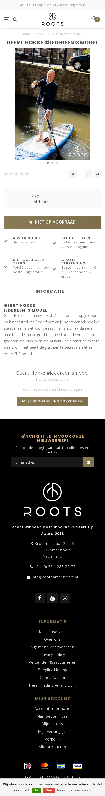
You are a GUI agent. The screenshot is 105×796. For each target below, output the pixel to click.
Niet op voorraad (55, 222)
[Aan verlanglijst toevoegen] (88, 174)
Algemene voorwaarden (52, 647)
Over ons (52, 639)
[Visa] (77, 766)
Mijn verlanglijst (52, 731)
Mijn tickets (52, 723)
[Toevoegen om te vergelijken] (97, 174)
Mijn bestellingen (52, 716)
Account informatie (52, 708)
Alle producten (52, 746)
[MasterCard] (44, 766)
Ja (36, 790)
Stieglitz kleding (52, 669)
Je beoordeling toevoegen (55, 401)
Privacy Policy (52, 654)
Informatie (50, 291)
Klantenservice (52, 631)
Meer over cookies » (74, 790)
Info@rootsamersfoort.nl (55, 577)
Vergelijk (52, 739)
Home (26, 34)
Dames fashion (52, 677)
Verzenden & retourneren (52, 662)
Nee (49, 790)
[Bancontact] (61, 766)
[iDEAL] (27, 766)
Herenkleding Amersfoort (52, 685)
